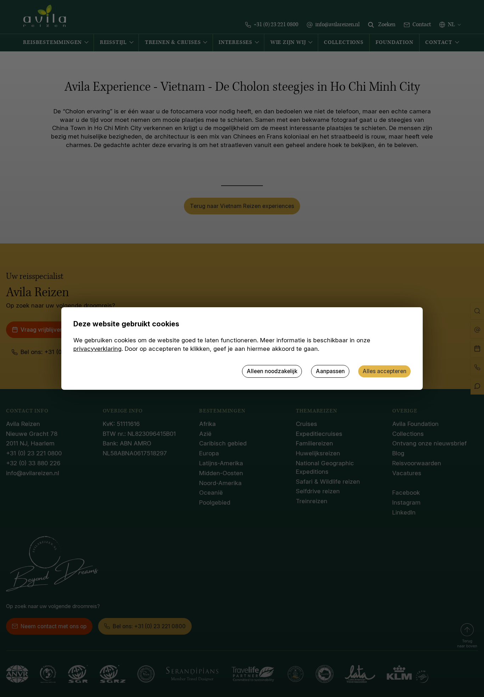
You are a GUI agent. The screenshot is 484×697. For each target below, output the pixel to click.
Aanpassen (330, 371)
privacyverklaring (97, 348)
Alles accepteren (384, 371)
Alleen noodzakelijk (272, 371)
